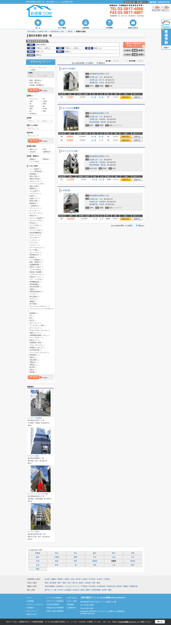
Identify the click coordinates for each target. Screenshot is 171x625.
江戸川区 (92, 579)
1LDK (45, 101)
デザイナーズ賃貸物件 (55, 601)
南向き (33, 370)
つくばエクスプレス (71, 586)
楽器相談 (34, 174)
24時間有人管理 (36, 343)
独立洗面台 (35, 296)
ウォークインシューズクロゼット (41, 310)
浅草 (93, 583)
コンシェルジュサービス (40, 352)
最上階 (33, 367)
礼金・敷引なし (35, 83)
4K (31, 111)
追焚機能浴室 (35, 282)
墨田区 (96, 74)
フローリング (35, 235)
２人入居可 (35, 191)
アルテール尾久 (34, 456)
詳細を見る (125, 97)
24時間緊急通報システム (40, 335)
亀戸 (59, 583)
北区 (72, 579)
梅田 (64, 583)
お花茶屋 (67, 590)
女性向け (34, 228)
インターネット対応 (38, 325)
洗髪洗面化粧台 (36, 291)
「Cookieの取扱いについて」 (127, 622)
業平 (75, 561)
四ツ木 (101, 80)
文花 (37, 565)
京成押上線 (93, 77)
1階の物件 (34, 360)
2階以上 (33, 357)
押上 (75, 553)
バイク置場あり (36, 260)
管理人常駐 (35, 201)
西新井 (88, 590)
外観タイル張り (36, 267)
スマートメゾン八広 (69, 151)
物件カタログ (32, 614)
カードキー (35, 211)
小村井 (101, 82)
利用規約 (30, 608)
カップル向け (35, 225)
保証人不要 (35, 186)
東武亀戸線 (93, 82)
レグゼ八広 (65, 190)
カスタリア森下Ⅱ (35, 532)
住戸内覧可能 (35, 350)
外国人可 (34, 216)
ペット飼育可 (35, 169)
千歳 (37, 561)
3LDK (45, 109)
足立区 (47, 579)
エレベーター (35, 252)
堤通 (56, 561)
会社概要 (30, 601)
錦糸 (37, 557)
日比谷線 (92, 586)
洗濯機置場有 (35, 265)
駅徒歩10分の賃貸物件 (55, 608)
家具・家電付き (36, 262)
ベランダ (34, 242)
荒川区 (78, 579)
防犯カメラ (35, 340)
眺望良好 (34, 203)
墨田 (75, 557)
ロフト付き (35, 238)
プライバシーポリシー (35, 604)
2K (31, 104)
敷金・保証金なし (36, 80)
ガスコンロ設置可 (37, 218)
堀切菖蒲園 (96, 590)
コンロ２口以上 (36, 269)
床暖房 (33, 301)
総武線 (118, 586)
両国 (37, 569)
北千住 (60, 590)
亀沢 (94, 553)
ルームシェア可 (36, 220)
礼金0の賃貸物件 (53, 604)
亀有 (98, 583)
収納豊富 (34, 313)
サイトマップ (32, 611)
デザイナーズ (35, 181)
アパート (33, 67)
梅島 (110, 590)
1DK (31, 101)
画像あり (33, 159)
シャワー (34, 294)
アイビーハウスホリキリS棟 (38, 494)
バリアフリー (35, 193)
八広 (100, 77)
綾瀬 (82, 590)
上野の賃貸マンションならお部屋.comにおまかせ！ (103, 597)
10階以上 (34, 362)
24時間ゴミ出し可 (37, 348)
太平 (94, 557)
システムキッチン (37, 274)
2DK (44, 104)
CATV (33, 321)
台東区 (66, 579)
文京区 (99, 579)
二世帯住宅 (35, 206)
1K (44, 99)
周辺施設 (70, 604)
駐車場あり (35, 355)
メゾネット (35, 240)
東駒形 (94, 561)
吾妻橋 (37, 553)
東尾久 (81, 583)
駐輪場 (33, 257)
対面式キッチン (36, 277)
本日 (44, 149)
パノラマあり (34, 161)
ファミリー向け (36, 230)
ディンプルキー (36, 338)
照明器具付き (35, 255)
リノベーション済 (37, 184)
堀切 (46, 583)
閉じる (159, 622)
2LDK (32, 106)
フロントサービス (37, 345)
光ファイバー (35, 323)
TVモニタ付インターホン (40, 330)
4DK (44, 111)
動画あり (46, 159)
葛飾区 (53, 579)
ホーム (29, 598)
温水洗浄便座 (35, 287)
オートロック (35, 328)
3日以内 (32, 152)
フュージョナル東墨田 (70, 108)
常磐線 (125, 586)
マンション (43, 67)
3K (44, 106)
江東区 (84, 579)
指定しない (34, 149)
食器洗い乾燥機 (36, 272)
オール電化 (35, 250)
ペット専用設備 (36, 171)
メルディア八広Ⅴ (68, 69)
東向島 (103, 122)
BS (32, 318)
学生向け (34, 223)
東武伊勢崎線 (94, 122)
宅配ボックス (35, 333)
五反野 (104, 590)
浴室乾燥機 (35, 284)
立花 (113, 557)
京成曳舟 (102, 119)
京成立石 (75, 590)
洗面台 (33, 289)
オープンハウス (36, 213)
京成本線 (59, 586)
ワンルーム (34, 99)
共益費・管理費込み (37, 85)
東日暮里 (53, 583)
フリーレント (35, 208)
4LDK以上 (33, 114)
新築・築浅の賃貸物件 (55, 611)
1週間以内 (46, 152)
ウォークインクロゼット (40, 306)
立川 (132, 557)
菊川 (113, 553)
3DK (31, 109)
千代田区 (106, 579)
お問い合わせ (72, 598)
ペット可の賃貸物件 (54, 598)
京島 (132, 553)
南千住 (74, 583)
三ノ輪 (53, 590)
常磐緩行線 (133, 586)
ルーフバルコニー (37, 247)
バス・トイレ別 (36, 279)
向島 (94, 565)
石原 (56, 553)
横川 (132, 565)
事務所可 (34, 188)
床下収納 (34, 304)
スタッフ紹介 (72, 601)
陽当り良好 (35, 176)
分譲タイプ (35, 198)
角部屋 (33, 372)
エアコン (34, 299)
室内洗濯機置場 (36, 233)
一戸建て (33, 70)
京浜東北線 (101, 586)
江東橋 (56, 557)
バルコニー (35, 245)
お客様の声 (71, 608)
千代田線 (84, 586)
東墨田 (101, 74)
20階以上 (34, 365)
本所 (56, 565)
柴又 (69, 583)
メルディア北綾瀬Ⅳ (35, 418)
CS (32, 316)
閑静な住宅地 (35, 179)
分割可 (33, 196)
